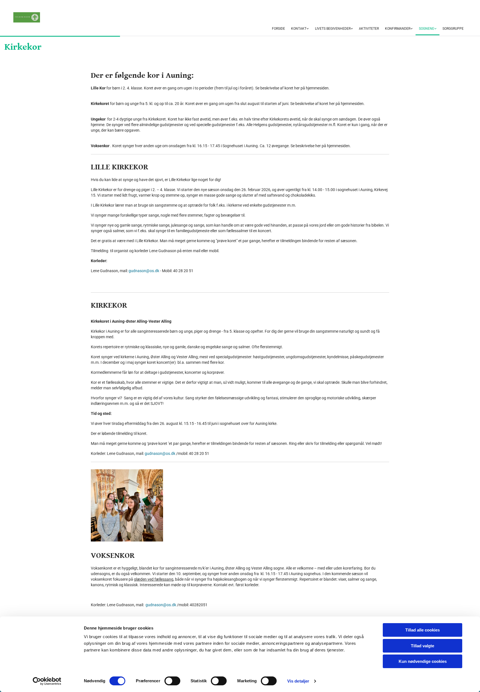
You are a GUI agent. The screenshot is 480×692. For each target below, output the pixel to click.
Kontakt (298, 29)
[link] (300, 28)
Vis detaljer (298, 681)
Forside (278, 29)
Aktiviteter (369, 29)
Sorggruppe (453, 29)
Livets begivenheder (333, 29)
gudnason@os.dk (144, 271)
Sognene (426, 29)
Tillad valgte (422, 645)
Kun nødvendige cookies (423, 661)
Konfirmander (397, 29)
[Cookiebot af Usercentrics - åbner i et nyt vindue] (47, 681)
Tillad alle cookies (422, 630)
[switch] (172, 680)
